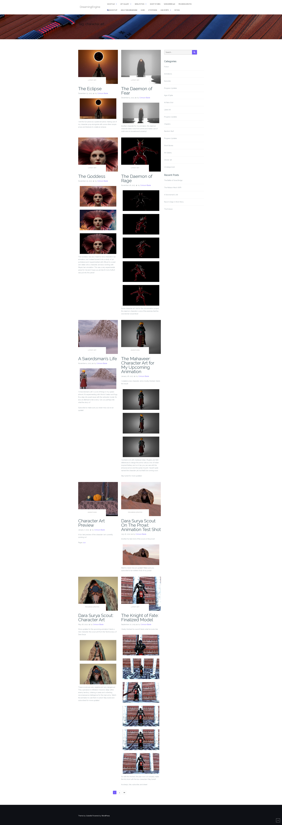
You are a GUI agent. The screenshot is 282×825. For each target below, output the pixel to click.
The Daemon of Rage (136, 178)
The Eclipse (90, 88)
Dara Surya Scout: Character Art (95, 617)
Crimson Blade (102, 93)
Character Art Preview (91, 523)
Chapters (167, 124)
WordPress (106, 816)
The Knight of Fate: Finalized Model (140, 617)
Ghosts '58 (168, 160)
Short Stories (155, 4)
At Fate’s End (152, 10)
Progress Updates (185, 4)
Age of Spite (164, 10)
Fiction (177, 10)
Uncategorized (169, 167)
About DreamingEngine (129, 10)
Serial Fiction (139, 4)
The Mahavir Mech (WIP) (172, 187)
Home (143, 10)
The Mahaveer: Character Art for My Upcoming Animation (137, 365)
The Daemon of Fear (136, 90)
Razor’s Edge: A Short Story (174, 202)
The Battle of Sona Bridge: (173, 180)
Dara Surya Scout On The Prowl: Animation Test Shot (141, 525)
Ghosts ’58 (111, 4)
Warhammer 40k (169, 4)
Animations (135, 350)
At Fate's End (168, 102)
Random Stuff (112, 10)
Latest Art (92, 80)
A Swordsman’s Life (97, 358)
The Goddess (91, 176)
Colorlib (89, 816)
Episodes (167, 81)
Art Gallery (124, 4)
